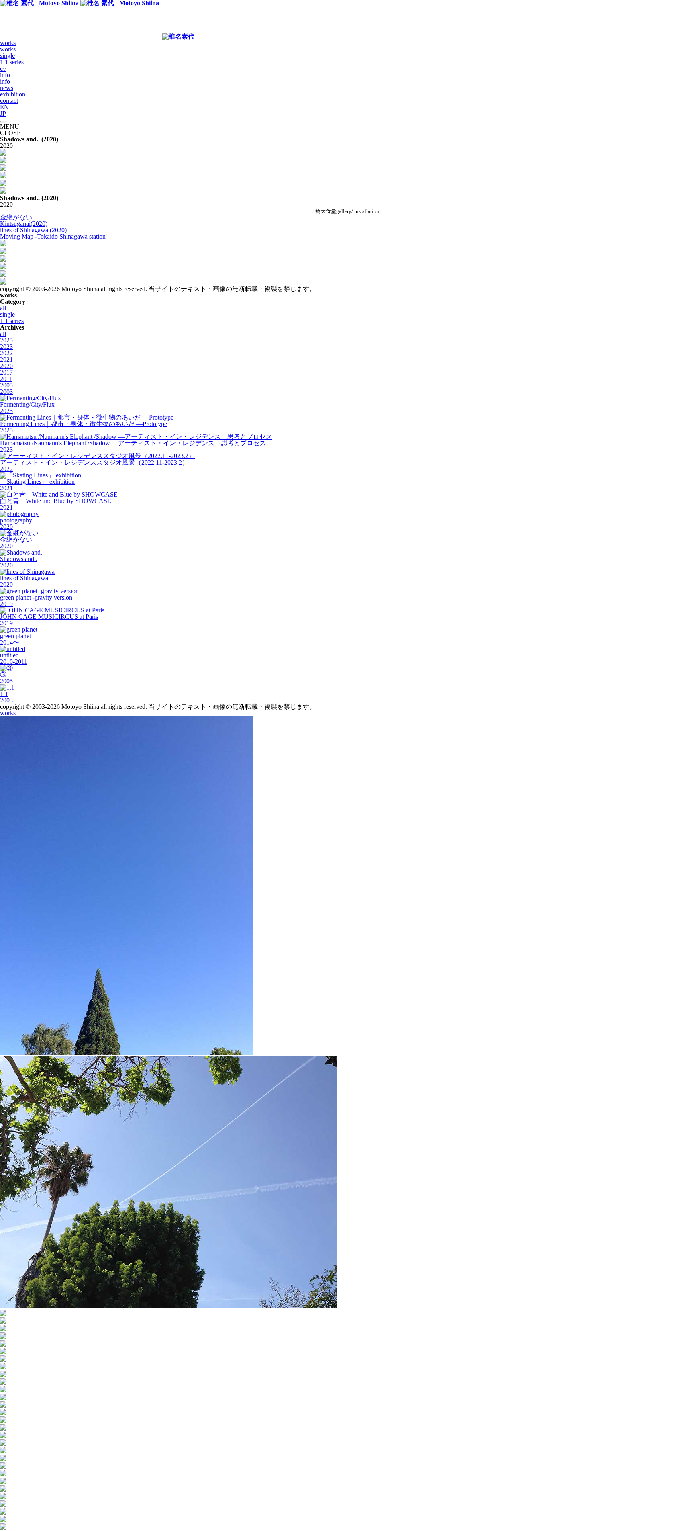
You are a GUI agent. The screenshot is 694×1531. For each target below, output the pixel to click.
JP (3, 113)
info (5, 75)
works (8, 42)
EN (4, 107)
